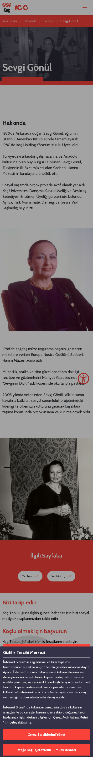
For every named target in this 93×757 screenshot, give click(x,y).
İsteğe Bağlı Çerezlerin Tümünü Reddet (46, 750)
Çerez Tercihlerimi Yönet (46, 734)
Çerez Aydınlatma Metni (70, 717)
